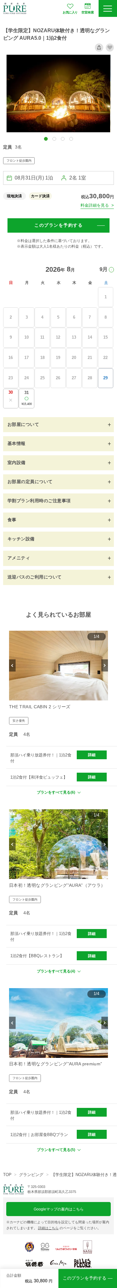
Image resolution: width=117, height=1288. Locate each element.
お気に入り (70, 12)
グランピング (31, 1174)
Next (104, 665)
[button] (46, 139)
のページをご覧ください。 (69, 1228)
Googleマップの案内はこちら (59, 1209)
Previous (12, 665)
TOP (7, 1174)
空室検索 (87, 12)
